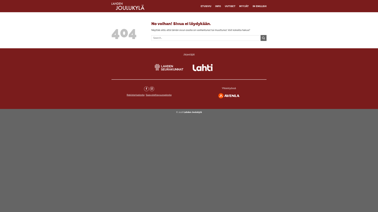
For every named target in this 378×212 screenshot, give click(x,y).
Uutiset (230, 6)
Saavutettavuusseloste (159, 95)
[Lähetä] (264, 38)
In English (260, 6)
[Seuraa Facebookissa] (146, 88)
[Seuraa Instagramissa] (151, 88)
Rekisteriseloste (136, 95)
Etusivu (206, 6)
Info (218, 6)
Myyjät (244, 6)
